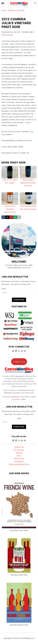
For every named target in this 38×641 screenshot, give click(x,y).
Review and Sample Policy (19, 464)
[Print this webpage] (19, 217)
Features (19, 453)
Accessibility (19, 461)
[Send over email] (15, 217)
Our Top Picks (19, 450)
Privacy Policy (19, 458)
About (19, 455)
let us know (16, 399)
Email (4, 289)
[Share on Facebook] (3, 217)
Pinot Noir (21, 10)
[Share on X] (7, 217)
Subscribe (19, 300)
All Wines (11, 10)
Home (4, 10)
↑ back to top (19, 362)
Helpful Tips (19, 447)
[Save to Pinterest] (11, 217)
